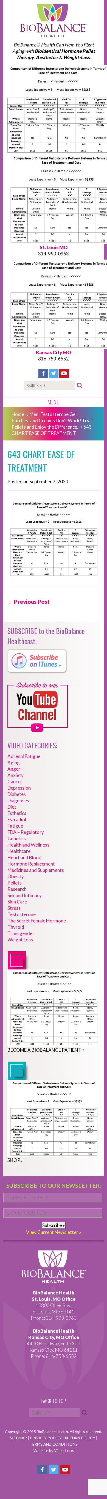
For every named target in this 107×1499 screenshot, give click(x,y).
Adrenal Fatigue (23, 756)
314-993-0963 (53, 254)
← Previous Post (28, 601)
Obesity (15, 876)
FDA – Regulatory (25, 832)
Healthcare (18, 851)
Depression (19, 788)
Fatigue (15, 826)
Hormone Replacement (31, 864)
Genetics (16, 838)
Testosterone (21, 914)
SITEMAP (19, 1437)
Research (17, 889)
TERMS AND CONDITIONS (54, 1444)
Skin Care (17, 902)
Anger (13, 769)
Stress (14, 908)
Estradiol (16, 819)
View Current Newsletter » (53, 1232)
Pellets (14, 883)
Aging (13, 762)
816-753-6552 (53, 359)
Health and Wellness (28, 845)
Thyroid (15, 927)
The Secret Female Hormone (36, 921)
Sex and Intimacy (24, 895)
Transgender (20, 933)
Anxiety (15, 775)
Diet (11, 807)
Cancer (14, 781)
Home (18, 414)
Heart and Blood (24, 857)
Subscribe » (53, 1225)
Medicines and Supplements (35, 870)
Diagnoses (18, 800)
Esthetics (16, 813)
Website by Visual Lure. (53, 1450)
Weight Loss (20, 940)
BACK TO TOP (53, 1401)
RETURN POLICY (80, 1437)
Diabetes (16, 794)
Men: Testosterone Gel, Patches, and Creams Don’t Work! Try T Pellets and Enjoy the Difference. (53, 420)
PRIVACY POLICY (46, 1437)
